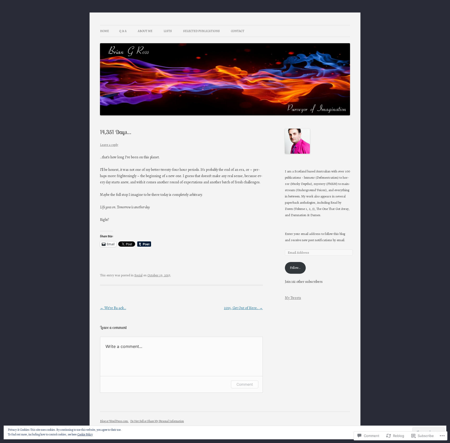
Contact (237, 31)
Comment (244, 384)
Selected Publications (201, 31)
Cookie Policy (85, 434)
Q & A (123, 31)
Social (138, 275)
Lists (168, 31)
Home (104, 31)
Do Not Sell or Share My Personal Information (157, 421)
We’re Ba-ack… (113, 307)
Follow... (295, 267)
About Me (145, 31)
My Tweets (293, 297)
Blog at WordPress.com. (114, 421)
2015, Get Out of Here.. (243, 307)
